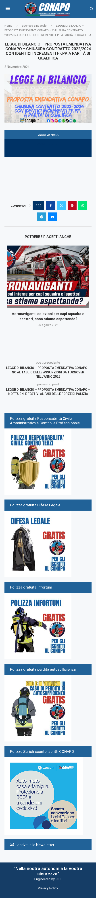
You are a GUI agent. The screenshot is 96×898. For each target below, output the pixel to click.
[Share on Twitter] (61, 205)
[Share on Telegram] (41, 216)
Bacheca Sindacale (34, 25)
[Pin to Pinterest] (72, 205)
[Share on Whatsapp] (82, 205)
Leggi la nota (48, 134)
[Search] (91, 9)
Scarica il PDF (48, 143)
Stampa (48, 152)
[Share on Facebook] (50, 205)
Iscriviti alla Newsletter (35, 844)
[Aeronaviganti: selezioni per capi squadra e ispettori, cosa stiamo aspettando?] (48, 277)
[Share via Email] (52, 216)
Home (8, 25)
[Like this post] (39, 205)
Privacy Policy (48, 888)
